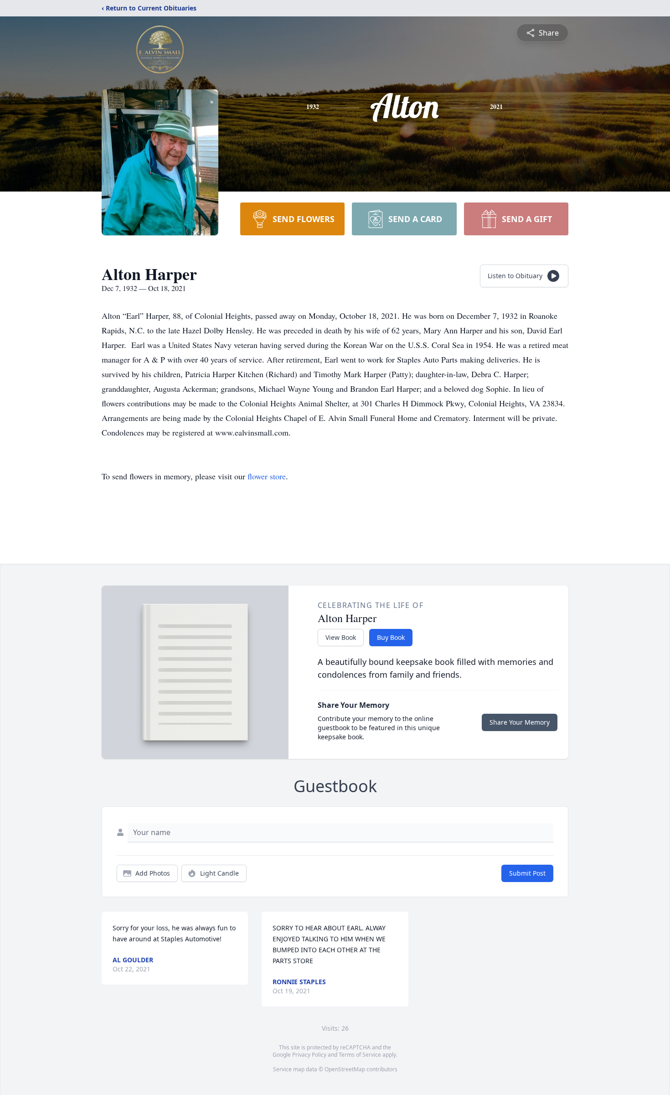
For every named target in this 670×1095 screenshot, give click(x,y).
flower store (266, 476)
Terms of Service (360, 1055)
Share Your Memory (520, 722)
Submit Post (527, 873)
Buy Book (391, 637)
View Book (340, 637)
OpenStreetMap (345, 1069)
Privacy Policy (309, 1055)
